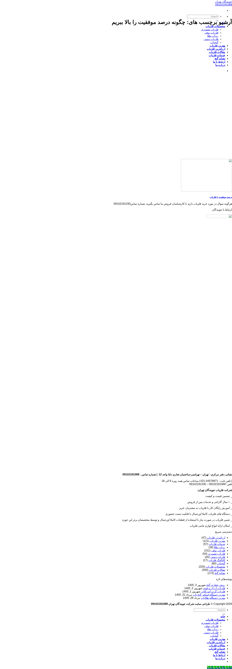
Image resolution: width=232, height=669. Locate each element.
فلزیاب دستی (210, 39)
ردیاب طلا (212, 35)
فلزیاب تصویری (209, 29)
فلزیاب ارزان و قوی (214, 588)
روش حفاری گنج (215, 585)
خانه (222, 616)
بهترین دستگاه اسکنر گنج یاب (209, 594)
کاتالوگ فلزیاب (216, 560)
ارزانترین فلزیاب (216, 48)
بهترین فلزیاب (217, 45)
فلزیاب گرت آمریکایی (213, 591)
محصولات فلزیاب (215, 26)
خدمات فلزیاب (217, 55)
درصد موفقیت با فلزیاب (221, 197)
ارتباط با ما (219, 61)
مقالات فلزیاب (217, 52)
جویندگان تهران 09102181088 (223, 3)
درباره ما (220, 65)
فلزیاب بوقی (211, 32)
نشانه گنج (220, 58)
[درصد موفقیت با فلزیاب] (206, 190)
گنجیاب (214, 42)
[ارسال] (223, 614)
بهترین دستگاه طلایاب (213, 597)
